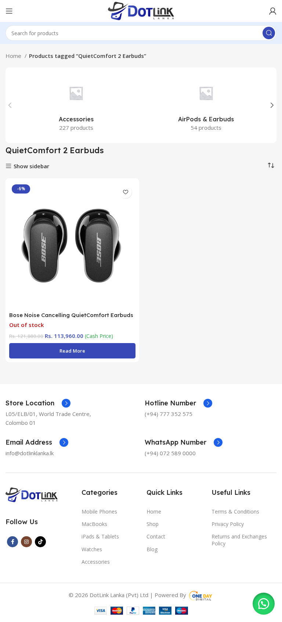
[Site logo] (141, 10)
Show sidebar (31, 166)
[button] (264, 604)
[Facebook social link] (12, 541)
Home (14, 55)
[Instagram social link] (26, 541)
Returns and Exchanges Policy (239, 539)
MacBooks (94, 523)
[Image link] (32, 494)
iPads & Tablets (100, 536)
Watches (92, 549)
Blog (152, 549)
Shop (153, 523)
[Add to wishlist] (125, 191)
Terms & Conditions (235, 511)
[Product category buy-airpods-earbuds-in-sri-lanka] (206, 105)
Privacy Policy (228, 523)
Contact (156, 536)
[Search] (269, 33)
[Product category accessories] (76, 105)
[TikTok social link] (40, 541)
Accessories (96, 561)
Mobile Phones (99, 511)
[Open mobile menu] (9, 11)
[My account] (272, 11)
